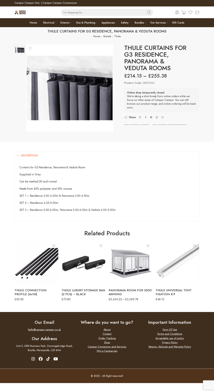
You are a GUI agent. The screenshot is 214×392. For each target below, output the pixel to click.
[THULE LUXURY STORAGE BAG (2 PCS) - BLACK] (83, 263)
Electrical (48, 22)
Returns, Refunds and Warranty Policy (170, 347)
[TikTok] (48, 359)
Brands (107, 36)
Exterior (65, 22)
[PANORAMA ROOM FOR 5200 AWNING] (130, 263)
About (107, 329)
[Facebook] (41, 359)
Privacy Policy (169, 342)
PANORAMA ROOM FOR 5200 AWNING (130, 292)
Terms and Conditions (169, 334)
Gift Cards (178, 22)
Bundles (139, 22)
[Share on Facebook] (145, 117)
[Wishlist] (30, 48)
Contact (107, 334)
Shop (107, 342)
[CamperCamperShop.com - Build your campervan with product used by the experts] (20, 12)
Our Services (158, 22)
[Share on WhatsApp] (157, 117)
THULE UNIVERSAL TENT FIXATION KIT (174, 292)
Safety (124, 22)
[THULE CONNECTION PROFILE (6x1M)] (36, 263)
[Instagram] (33, 359)
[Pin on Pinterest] (151, 117)
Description (29, 155)
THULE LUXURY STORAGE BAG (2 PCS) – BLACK (83, 292)
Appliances (108, 22)
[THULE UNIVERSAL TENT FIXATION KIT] (177, 263)
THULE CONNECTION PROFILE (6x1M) (31, 292)
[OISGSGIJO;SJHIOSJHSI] (19, 49)
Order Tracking (107, 338)
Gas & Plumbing (85, 22)
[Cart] (184, 12)
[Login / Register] (177, 12)
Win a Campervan (107, 351)
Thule (117, 36)
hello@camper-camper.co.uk (44, 329)
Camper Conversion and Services (107, 347)
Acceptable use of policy (169, 338)
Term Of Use (169, 329)
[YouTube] (56, 359)
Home (33, 22)
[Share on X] (140, 117)
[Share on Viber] (162, 117)
